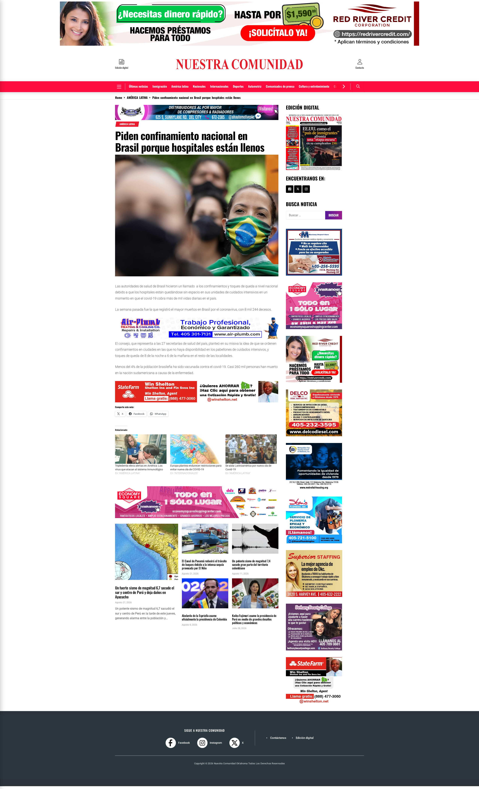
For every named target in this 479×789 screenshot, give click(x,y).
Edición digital (305, 740)
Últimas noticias (138, 89)
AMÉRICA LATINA (127, 126)
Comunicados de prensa (280, 89)
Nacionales (199, 89)
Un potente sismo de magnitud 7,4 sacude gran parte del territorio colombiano (251, 567)
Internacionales (219, 89)
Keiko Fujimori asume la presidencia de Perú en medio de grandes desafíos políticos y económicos (254, 622)
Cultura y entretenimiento (314, 89)
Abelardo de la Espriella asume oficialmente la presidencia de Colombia (204, 620)
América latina (179, 89)
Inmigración (159, 89)
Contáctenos (278, 740)
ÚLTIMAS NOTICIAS (142, 584)
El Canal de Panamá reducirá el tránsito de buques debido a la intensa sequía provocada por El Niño (204, 567)
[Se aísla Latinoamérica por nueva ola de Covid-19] (251, 452)
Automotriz (254, 89)
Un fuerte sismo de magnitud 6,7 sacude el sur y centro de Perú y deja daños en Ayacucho (144, 595)
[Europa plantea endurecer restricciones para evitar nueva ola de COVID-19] (196, 452)
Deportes (238, 89)
